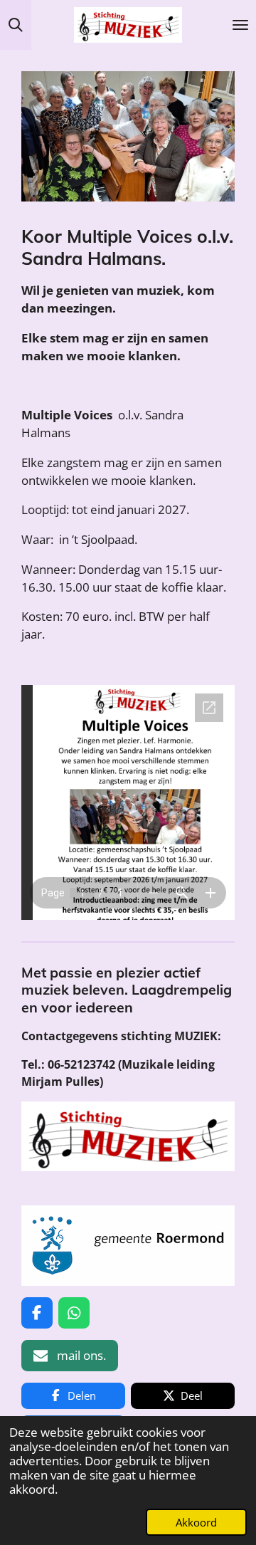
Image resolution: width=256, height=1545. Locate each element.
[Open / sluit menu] (240, 25)
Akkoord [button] (196, 1522)
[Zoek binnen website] (15, 25)
